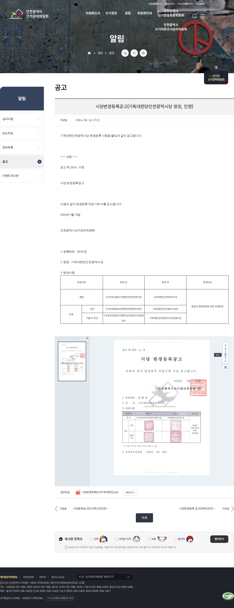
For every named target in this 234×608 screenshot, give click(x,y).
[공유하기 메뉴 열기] (134, 53)
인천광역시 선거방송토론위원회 (171, 13)
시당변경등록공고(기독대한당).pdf (100, 492)
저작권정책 (28, 577)
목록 (144, 518)
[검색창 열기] (194, 16)
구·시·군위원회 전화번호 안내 (60, 598)
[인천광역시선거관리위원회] (40, 14)
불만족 (181, 539)
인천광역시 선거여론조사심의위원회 (171, 27)
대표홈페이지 (155, 3)
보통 (154, 539)
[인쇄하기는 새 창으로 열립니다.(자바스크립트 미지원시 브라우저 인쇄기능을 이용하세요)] (143, 53)
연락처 (42, 577)
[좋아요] (125, 53)
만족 (96, 539)
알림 (128, 13)
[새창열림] (228, 595)
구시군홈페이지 (185, 3)
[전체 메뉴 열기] (203, 16)
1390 (34, 598)
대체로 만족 (125, 539)
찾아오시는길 (57, 577)
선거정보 (111, 13)
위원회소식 (93, 13)
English (201, 3)
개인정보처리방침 (8, 577)
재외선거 (169, 3)
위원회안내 (144, 13)
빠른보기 (130, 492)
